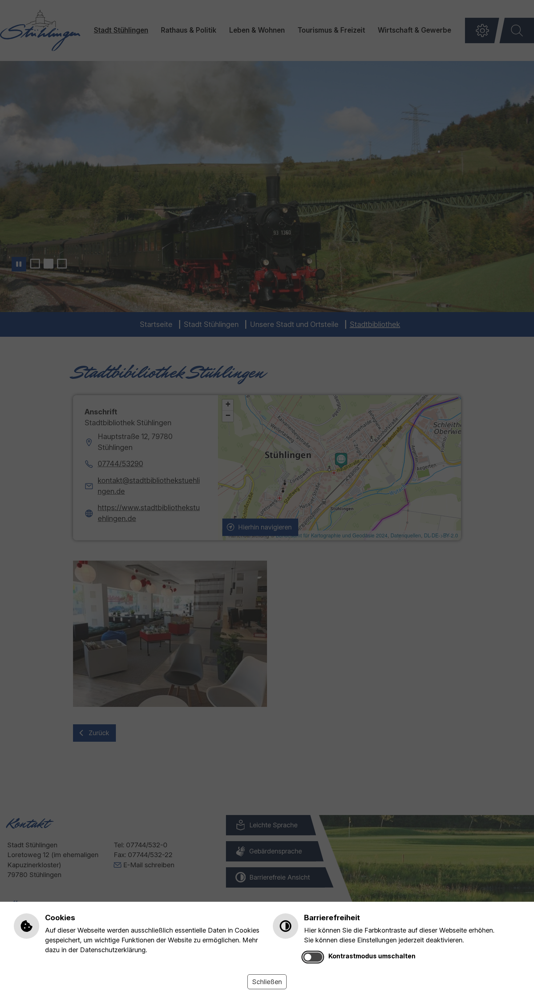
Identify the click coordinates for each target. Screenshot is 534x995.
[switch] (313, 957)
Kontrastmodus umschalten (372, 956)
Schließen (267, 982)
